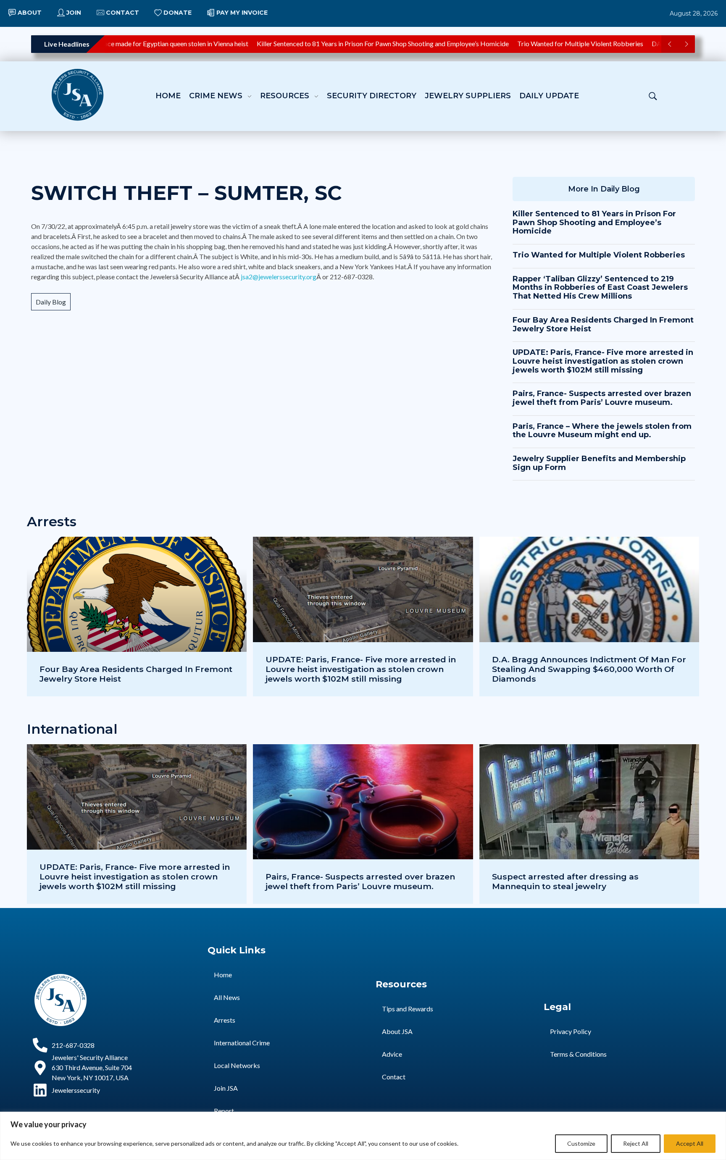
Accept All (689, 1143)
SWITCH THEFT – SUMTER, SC (186, 193)
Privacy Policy (570, 1031)
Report (224, 1111)
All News (227, 997)
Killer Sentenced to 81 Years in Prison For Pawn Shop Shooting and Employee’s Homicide (366, 43)
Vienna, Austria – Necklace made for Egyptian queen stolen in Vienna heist (126, 43)
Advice (392, 1054)
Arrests (224, 1020)
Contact (393, 1077)
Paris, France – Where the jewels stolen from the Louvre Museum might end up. (602, 431)
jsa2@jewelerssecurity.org (278, 277)
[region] (363, 1136)
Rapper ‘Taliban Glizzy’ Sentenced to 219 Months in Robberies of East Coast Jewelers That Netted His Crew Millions (600, 287)
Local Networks (237, 1065)
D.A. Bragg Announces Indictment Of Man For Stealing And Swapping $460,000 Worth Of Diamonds (589, 669)
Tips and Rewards (407, 1009)
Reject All (635, 1143)
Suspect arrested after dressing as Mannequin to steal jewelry (565, 881)
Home (223, 975)
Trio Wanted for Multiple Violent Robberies (564, 43)
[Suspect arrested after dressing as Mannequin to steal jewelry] (589, 824)
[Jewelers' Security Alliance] (77, 95)
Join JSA (226, 1088)
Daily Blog (51, 302)
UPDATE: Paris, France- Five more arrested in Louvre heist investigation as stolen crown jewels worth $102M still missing (603, 361)
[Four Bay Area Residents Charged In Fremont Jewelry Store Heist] (137, 616)
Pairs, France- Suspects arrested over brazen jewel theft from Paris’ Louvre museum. (602, 398)
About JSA (397, 1031)
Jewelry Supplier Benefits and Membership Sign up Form (599, 463)
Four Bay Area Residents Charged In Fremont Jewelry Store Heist (603, 324)
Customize (581, 1143)
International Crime (242, 1043)
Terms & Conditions (578, 1054)
